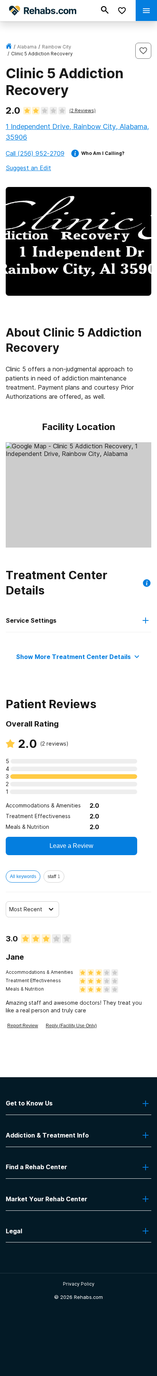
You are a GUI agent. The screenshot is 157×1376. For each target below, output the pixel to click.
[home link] (9, 47)
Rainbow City (56, 47)
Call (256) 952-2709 (35, 153)
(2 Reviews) (82, 110)
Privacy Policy (79, 1284)
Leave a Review (71, 846)
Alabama (27, 47)
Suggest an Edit (28, 168)
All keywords (23, 876)
